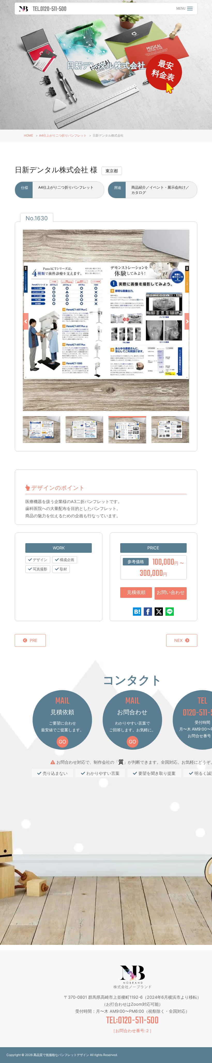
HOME (28, 135)
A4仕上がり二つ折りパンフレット (63, 135)
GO (62, 742)
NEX (178, 640)
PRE (33, 640)
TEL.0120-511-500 (49, 9)
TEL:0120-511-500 (132, 1021)
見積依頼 (136, 592)
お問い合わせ (171, 592)
